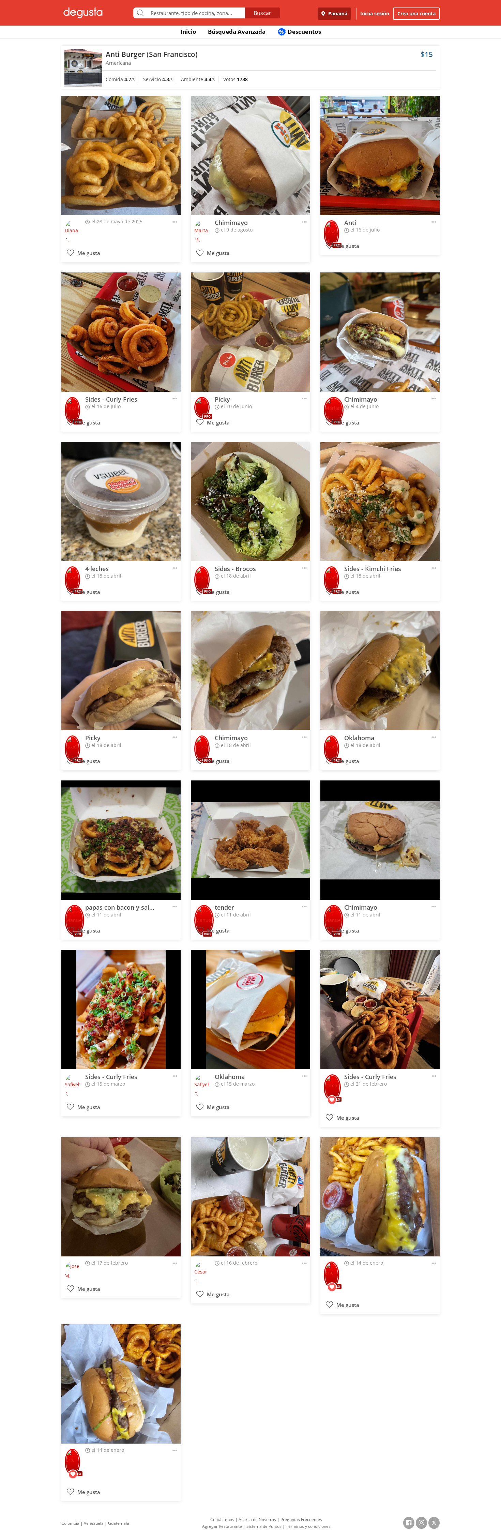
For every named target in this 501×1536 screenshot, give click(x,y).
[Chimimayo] (250, 155)
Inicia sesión (374, 13)
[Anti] (380, 155)
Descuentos (300, 31)
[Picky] (250, 332)
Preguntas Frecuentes (301, 1519)
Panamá (337, 13)
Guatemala (118, 1523)
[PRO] (331, 229)
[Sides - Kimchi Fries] (380, 501)
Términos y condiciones (308, 1526)
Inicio (188, 31)
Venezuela (94, 1523)
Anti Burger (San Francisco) (152, 54)
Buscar (262, 13)
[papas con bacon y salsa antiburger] (121, 840)
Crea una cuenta (416, 13)
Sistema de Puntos (264, 1526)
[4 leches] (121, 501)
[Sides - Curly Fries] (121, 332)
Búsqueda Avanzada (236, 31)
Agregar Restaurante (222, 1526)
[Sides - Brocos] (250, 501)
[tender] (250, 840)
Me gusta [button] (88, 253)
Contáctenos (222, 1519)
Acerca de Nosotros (257, 1519)
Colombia (70, 1523)
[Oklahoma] (380, 670)
